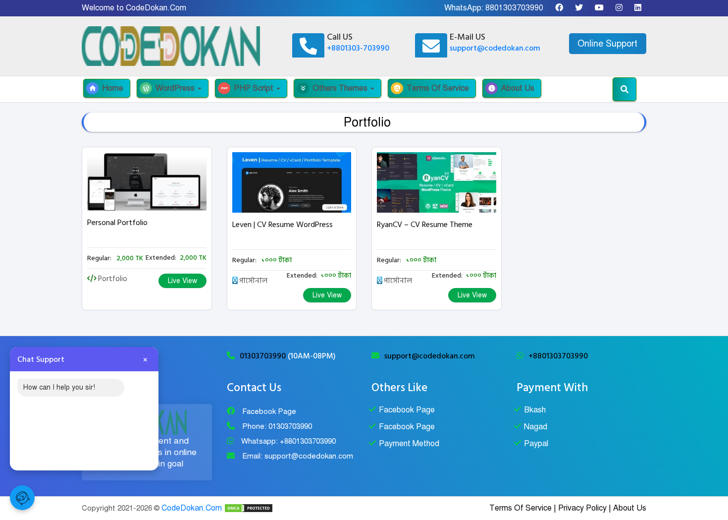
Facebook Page (269, 411)
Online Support (607, 43)
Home (106, 88)
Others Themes (334, 88)
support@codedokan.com (495, 48)
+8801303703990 (558, 355)
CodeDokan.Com (191, 508)
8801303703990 (514, 8)
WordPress (169, 88)
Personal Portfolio (117, 222)
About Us (511, 88)
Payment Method (409, 444)
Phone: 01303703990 (277, 426)
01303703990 (264, 355)
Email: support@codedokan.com (297, 456)
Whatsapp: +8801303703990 (288, 441)
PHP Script (247, 88)
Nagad (535, 427)
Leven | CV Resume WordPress (282, 224)
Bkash (535, 410)
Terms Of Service (431, 88)
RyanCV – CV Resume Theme (424, 224)
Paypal (536, 444)
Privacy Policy (582, 508)
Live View (182, 281)
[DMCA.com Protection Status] (248, 508)
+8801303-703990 (358, 48)
